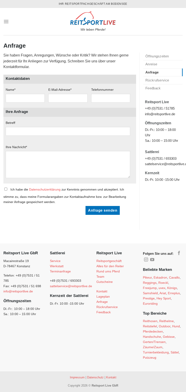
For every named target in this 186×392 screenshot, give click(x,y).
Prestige (149, 298)
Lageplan (103, 296)
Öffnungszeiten (157, 56)
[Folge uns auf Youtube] (152, 260)
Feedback (153, 88)
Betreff (10, 123)
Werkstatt (57, 266)
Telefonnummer (102, 89)
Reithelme (166, 321)
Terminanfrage (60, 271)
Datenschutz (95, 377)
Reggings (150, 282)
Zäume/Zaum (152, 347)
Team (100, 276)
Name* (10, 89)
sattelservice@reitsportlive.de (71, 286)
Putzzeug (149, 357)
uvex (162, 288)
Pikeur (147, 277)
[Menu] (6, 21)
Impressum (77, 377)
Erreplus (174, 293)
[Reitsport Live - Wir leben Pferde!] (93, 17)
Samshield (150, 293)
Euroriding (150, 303)
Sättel (175, 352)
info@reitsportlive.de (18, 291)
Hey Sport (164, 298)
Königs (172, 288)
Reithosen (150, 321)
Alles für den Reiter (110, 266)
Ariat (162, 293)
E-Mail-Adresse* (59, 89)
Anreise (151, 64)
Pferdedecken (153, 331)
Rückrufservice (157, 80)
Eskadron (160, 277)
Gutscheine (104, 282)
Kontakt (101, 291)
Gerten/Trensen (154, 342)
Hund (176, 326)
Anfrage (152, 72)
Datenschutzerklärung (45, 189)
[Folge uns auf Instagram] (146, 260)
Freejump (150, 288)
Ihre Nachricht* (16, 147)
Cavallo (174, 277)
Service (55, 261)
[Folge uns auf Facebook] (179, 253)
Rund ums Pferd (108, 271)
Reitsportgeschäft (109, 261)
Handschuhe (152, 336)
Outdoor (164, 326)
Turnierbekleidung (156, 352)
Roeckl (163, 282)
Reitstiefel (150, 326)
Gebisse (169, 336)
